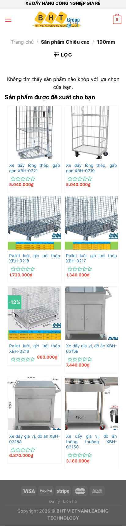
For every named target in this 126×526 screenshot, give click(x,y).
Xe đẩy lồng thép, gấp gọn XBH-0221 (34, 168)
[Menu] (8, 19)
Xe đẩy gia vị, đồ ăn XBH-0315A (34, 439)
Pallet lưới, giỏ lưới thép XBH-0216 (34, 348)
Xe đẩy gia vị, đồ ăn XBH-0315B (91, 348)
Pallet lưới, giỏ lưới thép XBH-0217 (91, 258)
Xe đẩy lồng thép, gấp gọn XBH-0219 (91, 168)
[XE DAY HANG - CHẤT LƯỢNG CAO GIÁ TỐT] (56, 20)
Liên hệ (70, 501)
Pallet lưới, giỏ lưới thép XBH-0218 (34, 258)
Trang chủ (22, 42)
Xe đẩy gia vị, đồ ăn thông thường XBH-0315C (91, 441)
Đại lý (54, 501)
